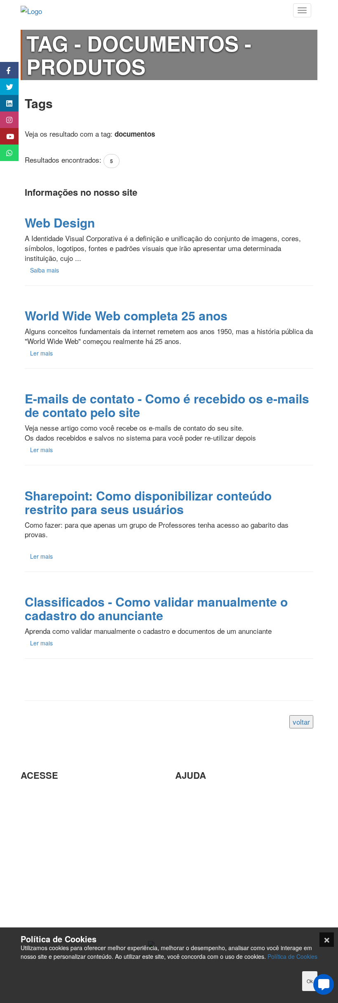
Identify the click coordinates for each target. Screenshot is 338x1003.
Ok (310, 980)
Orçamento (192, 860)
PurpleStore (39, 884)
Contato (187, 901)
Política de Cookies (292, 956)
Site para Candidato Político (218, 874)
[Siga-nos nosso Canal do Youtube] (5, 136)
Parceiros (35, 793)
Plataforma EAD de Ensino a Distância (80, 857)
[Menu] (302, 10)
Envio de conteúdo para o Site (221, 833)
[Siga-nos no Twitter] (5, 86)
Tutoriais (34, 898)
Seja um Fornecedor (52, 871)
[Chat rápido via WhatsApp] (5, 153)
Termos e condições (51, 925)
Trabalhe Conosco (48, 844)
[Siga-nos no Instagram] (5, 119)
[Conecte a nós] (5, 103)
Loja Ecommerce (47, 911)
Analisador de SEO (50, 806)
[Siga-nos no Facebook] (5, 70)
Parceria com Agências (210, 793)
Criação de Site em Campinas (221, 806)
